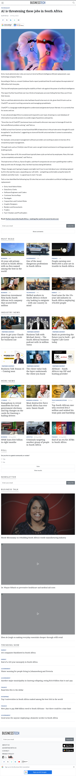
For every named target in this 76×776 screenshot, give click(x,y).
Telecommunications (59, 400)
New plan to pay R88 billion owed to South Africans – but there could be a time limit (36, 709)
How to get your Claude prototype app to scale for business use (12, 337)
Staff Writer (5, 16)
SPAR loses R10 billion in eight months (12, 441)
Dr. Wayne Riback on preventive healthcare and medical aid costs (28, 588)
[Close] (73, 767)
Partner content (8, 332)
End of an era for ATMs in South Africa (63, 441)
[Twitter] (7, 20)
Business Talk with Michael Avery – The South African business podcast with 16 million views (37, 339)
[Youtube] (19, 761)
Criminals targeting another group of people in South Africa (37, 442)
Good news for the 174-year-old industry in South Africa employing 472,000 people (63, 299)
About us (5, 745)
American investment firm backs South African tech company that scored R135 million (11, 300)
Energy (54, 292)
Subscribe (70, 226)
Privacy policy (8, 754)
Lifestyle (29, 437)
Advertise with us (9, 748)
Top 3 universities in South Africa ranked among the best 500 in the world (32, 699)
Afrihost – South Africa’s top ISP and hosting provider (61, 371)
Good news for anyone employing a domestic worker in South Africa (29, 718)
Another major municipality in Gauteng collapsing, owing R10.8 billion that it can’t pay (37, 681)
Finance (54, 258)
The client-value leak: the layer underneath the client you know (36, 371)
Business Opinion (32, 400)
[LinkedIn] (10, 20)
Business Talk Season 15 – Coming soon (12, 370)
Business (4, 258)
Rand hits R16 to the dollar (12, 690)
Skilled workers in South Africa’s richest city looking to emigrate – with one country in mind (37, 300)
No (4, 462)
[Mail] (18, 20)
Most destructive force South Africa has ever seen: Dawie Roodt (37, 405)
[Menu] (2, 3)
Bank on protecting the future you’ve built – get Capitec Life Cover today (63, 338)
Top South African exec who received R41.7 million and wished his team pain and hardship (63, 409)
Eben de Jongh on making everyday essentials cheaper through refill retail (32, 637)
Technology (5, 8)
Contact (5, 751)
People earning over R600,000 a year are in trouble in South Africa (63, 263)
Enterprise (5, 696)
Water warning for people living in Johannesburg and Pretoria (27, 671)
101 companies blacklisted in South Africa (18, 653)
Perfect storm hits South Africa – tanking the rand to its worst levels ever (32, 219)
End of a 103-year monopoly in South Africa (19, 662)
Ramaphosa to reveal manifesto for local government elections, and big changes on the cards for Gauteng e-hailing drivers (12, 409)
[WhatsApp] (14, 20)
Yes (4, 459)
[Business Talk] (24, 761)
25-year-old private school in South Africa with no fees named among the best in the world (11, 266)
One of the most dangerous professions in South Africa (37, 263)
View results (38, 470)
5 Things (4, 400)
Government (31, 258)
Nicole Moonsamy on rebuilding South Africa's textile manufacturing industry (33, 538)
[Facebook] (3, 20)
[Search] (74, 2)
